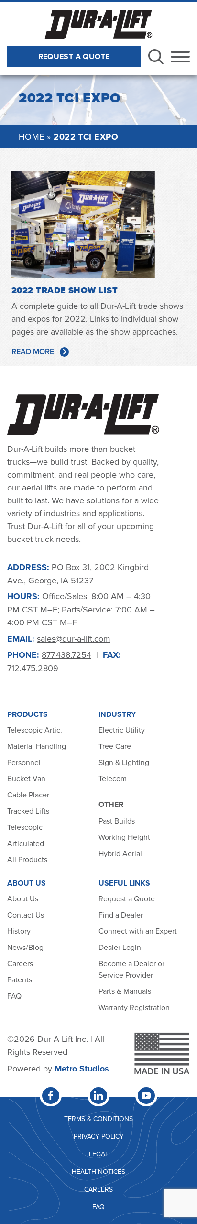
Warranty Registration (134, 1007)
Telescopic (25, 827)
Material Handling (36, 746)
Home (31, 137)
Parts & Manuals (124, 991)
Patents (19, 979)
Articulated (25, 843)
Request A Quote (74, 56)
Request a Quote (126, 898)
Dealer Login (119, 947)
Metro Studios (82, 1068)
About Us (22, 898)
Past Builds (116, 821)
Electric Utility (121, 729)
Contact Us (25, 914)
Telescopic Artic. (34, 729)
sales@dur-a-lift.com (73, 638)
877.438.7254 (66, 655)
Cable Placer (28, 794)
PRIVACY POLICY (99, 1136)
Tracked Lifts (28, 811)
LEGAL (99, 1154)
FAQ (14, 995)
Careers (20, 963)
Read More (32, 351)
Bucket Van (26, 778)
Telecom (112, 778)
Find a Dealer (120, 914)
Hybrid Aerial (120, 853)
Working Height (124, 837)
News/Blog (25, 947)
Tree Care (114, 746)
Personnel (24, 762)
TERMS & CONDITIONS (98, 1118)
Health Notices (98, 1171)
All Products (28, 859)
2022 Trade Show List (64, 290)
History (19, 931)
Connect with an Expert (137, 931)
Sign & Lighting (123, 762)
